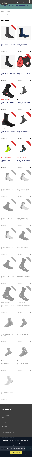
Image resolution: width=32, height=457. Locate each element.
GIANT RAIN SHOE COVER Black (22, 335)
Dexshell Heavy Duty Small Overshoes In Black (22, 248)
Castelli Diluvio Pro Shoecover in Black (23, 277)
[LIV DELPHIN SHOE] (8, 352)
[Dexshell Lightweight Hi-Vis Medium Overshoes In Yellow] (24, 207)
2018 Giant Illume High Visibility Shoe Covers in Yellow (8, 393)
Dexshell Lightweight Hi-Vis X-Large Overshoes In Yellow (23, 190)
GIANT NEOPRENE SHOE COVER (22, 364)
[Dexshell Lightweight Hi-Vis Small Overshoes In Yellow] (8, 177)
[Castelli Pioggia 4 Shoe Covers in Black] (8, 33)
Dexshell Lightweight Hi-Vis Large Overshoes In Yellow (7, 248)
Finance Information (7, 415)
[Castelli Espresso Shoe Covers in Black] (8, 62)
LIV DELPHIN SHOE (5, 363)
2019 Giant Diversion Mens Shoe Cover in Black (23, 161)
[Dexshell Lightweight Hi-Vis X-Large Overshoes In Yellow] (24, 177)
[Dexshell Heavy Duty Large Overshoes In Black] (8, 207)
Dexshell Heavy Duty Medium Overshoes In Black (7, 277)
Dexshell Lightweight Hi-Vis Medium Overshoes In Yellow (23, 219)
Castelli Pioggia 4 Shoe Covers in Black (8, 45)
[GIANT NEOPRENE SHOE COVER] (24, 352)
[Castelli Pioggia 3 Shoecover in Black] (8, 91)
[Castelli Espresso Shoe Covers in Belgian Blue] (24, 33)
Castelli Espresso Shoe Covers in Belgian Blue (23, 45)
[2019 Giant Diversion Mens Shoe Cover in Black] (24, 149)
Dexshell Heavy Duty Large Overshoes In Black (7, 219)
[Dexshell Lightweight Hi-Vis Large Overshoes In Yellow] (8, 235)
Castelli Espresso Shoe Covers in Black (8, 74)
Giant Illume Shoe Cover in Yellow (6, 161)
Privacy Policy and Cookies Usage (10, 422)
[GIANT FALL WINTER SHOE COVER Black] (8, 322)
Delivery (4, 413)
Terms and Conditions (7, 419)
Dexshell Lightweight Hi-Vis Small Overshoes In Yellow (7, 190)
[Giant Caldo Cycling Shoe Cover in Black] (24, 119)
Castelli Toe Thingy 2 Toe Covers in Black (23, 74)
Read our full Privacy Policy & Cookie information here (16, 448)
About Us (4, 430)
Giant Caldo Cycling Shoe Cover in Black (23, 132)
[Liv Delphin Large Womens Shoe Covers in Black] (24, 91)
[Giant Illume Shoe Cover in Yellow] (8, 149)
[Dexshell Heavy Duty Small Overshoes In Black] (24, 235)
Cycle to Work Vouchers (8, 432)
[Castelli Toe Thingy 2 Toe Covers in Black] (24, 62)
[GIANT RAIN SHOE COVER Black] (24, 322)
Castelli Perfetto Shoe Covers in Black (8, 132)
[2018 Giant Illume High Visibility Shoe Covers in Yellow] (8, 380)
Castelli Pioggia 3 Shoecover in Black (7, 103)
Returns (4, 417)
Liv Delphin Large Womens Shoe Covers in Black (23, 103)
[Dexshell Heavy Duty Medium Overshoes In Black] (8, 265)
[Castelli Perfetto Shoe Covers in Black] (8, 119)
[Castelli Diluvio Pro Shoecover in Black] (24, 265)
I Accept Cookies (16, 452)
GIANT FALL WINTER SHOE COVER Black (7, 335)
